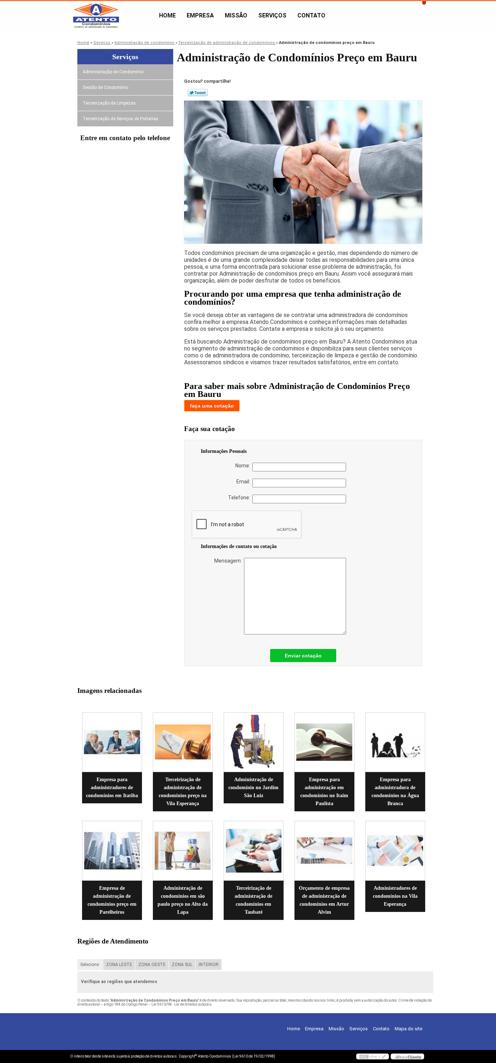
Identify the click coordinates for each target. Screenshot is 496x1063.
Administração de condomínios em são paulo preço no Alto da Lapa (183, 900)
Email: (244, 481)
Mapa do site (408, 1028)
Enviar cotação (303, 655)
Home (167, 15)
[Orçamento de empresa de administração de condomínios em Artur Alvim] (324, 851)
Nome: (243, 465)
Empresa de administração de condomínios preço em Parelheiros (112, 900)
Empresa (200, 15)
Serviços (272, 15)
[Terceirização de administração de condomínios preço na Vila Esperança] (183, 742)
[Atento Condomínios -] (112, 15)
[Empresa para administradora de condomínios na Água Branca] (395, 742)
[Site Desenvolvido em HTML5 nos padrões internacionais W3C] (372, 1056)
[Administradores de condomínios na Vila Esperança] (395, 851)
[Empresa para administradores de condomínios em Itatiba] (112, 742)
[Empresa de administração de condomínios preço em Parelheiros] (112, 851)
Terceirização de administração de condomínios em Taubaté (253, 900)
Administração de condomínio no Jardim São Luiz (253, 787)
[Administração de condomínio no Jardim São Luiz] (254, 742)
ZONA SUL (182, 964)
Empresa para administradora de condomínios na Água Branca (395, 791)
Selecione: (90, 964)
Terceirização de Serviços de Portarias (120, 118)
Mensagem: (229, 561)
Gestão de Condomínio (105, 87)
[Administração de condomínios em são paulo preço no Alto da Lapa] (183, 851)
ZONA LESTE (119, 964)
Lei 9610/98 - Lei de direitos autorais (181, 1004)
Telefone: (240, 497)
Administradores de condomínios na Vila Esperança (395, 896)
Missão (236, 15)
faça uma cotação (212, 406)
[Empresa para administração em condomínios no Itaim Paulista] (324, 742)
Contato (311, 15)
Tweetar (198, 92)
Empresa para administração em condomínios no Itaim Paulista (324, 791)
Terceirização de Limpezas (109, 103)
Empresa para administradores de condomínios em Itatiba (112, 787)
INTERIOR (209, 964)
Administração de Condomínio (113, 71)
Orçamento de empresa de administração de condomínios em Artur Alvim (324, 900)
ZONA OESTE (152, 964)
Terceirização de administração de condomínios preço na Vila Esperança (183, 791)
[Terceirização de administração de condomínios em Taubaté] (254, 851)
